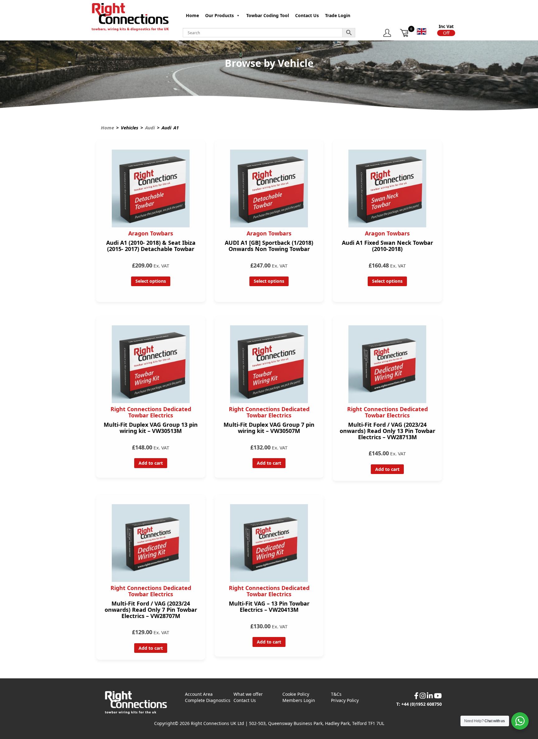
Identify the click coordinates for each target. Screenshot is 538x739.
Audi (150, 127)
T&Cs (336, 694)
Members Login (298, 700)
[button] (446, 33)
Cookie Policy (295, 694)
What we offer (248, 694)
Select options (150, 281)
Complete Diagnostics (207, 700)
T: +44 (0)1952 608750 (419, 704)
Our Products (219, 15)
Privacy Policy (345, 700)
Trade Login (337, 15)
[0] (404, 33)
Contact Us (307, 15)
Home (192, 15)
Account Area (199, 694)
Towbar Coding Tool (267, 15)
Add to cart (151, 463)
